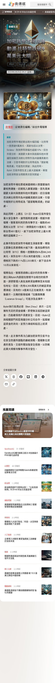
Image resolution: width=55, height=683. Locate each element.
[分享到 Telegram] (43, 377)
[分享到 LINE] (28, 377)
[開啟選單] (4, 4)
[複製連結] (14, 384)
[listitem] (27, 452)
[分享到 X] (6, 377)
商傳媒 (9, 127)
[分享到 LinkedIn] (36, 377)
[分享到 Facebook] (21, 377)
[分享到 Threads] (14, 377)
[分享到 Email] (6, 384)
